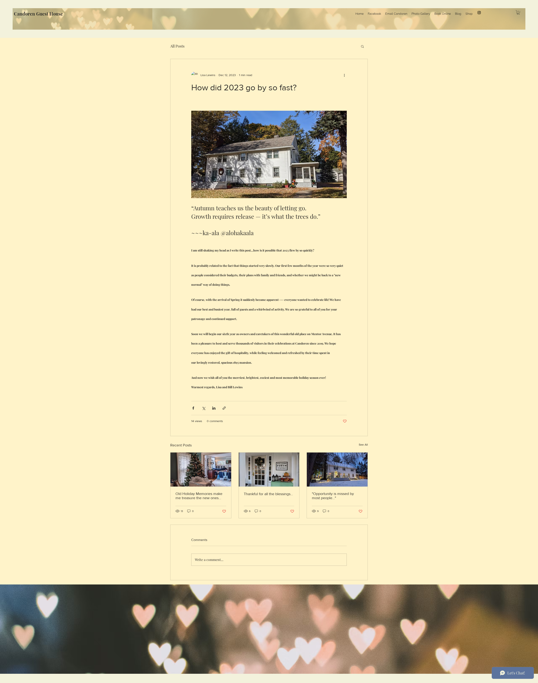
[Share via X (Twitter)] (204, 408)
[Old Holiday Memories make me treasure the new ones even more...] (200, 470)
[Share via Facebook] (193, 408)
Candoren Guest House (38, 14)
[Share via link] (224, 408)
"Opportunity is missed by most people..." (333, 496)
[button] (518, 12)
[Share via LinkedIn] (214, 408)
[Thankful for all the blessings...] (269, 470)
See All (363, 444)
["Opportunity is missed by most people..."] (337, 470)
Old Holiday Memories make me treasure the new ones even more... (198, 496)
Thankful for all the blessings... (268, 494)
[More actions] (344, 75)
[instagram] (479, 13)
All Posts (177, 46)
